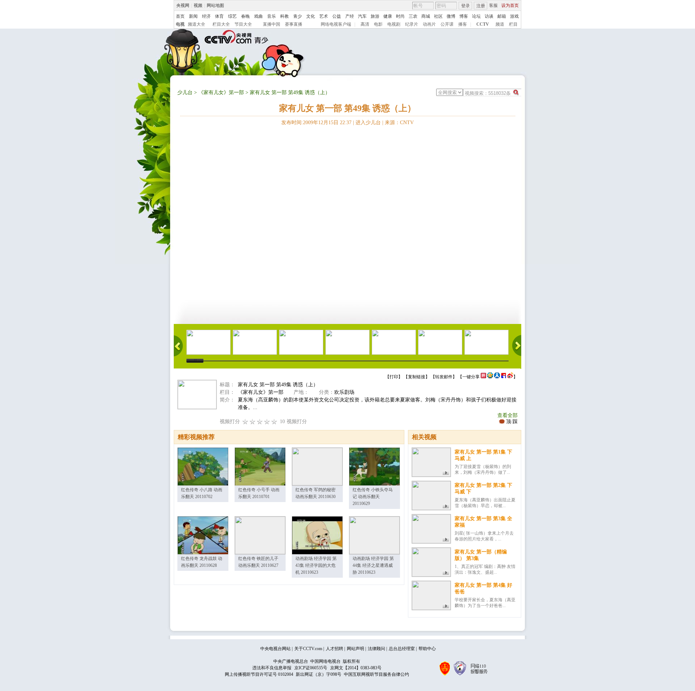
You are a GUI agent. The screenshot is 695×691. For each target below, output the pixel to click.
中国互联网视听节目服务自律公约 (376, 674)
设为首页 (510, 5)
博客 (463, 16)
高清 (365, 24)
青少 (297, 16)
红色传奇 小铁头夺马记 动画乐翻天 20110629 (373, 496)
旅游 (375, 16)
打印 (393, 376)
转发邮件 (443, 376)
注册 (480, 5)
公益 (336, 16)
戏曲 (258, 16)
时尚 (400, 16)
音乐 (271, 16)
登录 (465, 5)
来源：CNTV (399, 122)
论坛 (476, 16)
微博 (451, 16)
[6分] (260, 421)
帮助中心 (427, 648)
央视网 (182, 5)
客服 (493, 5)
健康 (387, 16)
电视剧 (393, 24)
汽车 (362, 16)
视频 (198, 5)
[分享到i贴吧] (503, 376)
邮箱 (501, 16)
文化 (310, 16)
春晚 (245, 16)
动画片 (429, 24)
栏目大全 (221, 24)
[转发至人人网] (497, 376)
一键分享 (471, 376)
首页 (180, 16)
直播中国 (271, 24)
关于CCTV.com (308, 648)
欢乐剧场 (344, 392)
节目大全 (243, 24)
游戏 (514, 16)
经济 (206, 16)
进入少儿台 (368, 122)
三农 (413, 16)
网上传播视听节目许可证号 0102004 (259, 674)
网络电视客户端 (336, 24)
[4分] (252, 421)
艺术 (323, 16)
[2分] (245, 421)
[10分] (274, 421)
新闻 (193, 16)
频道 (500, 24)
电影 (378, 24)
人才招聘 (334, 648)
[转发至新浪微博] (510, 376)
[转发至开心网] (483, 376)
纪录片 (411, 24)
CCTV (482, 24)
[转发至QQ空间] (490, 376)
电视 (180, 24)
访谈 (489, 16)
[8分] (267, 421)
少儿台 (185, 92)
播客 (462, 24)
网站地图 (215, 5)
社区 (438, 16)
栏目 (513, 24)
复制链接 (416, 376)
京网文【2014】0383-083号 (356, 667)
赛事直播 (293, 24)
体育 (219, 16)
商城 (425, 16)
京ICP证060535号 (310, 667)
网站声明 (355, 648)
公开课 (447, 24)
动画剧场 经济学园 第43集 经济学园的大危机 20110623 (316, 565)
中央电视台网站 (275, 648)
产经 (349, 16)
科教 (284, 16)
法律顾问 (376, 648)
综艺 (232, 16)
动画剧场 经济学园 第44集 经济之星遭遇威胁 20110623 (373, 565)
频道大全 (196, 24)
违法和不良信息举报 (271, 667)
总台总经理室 (402, 648)
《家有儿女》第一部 (221, 92)
